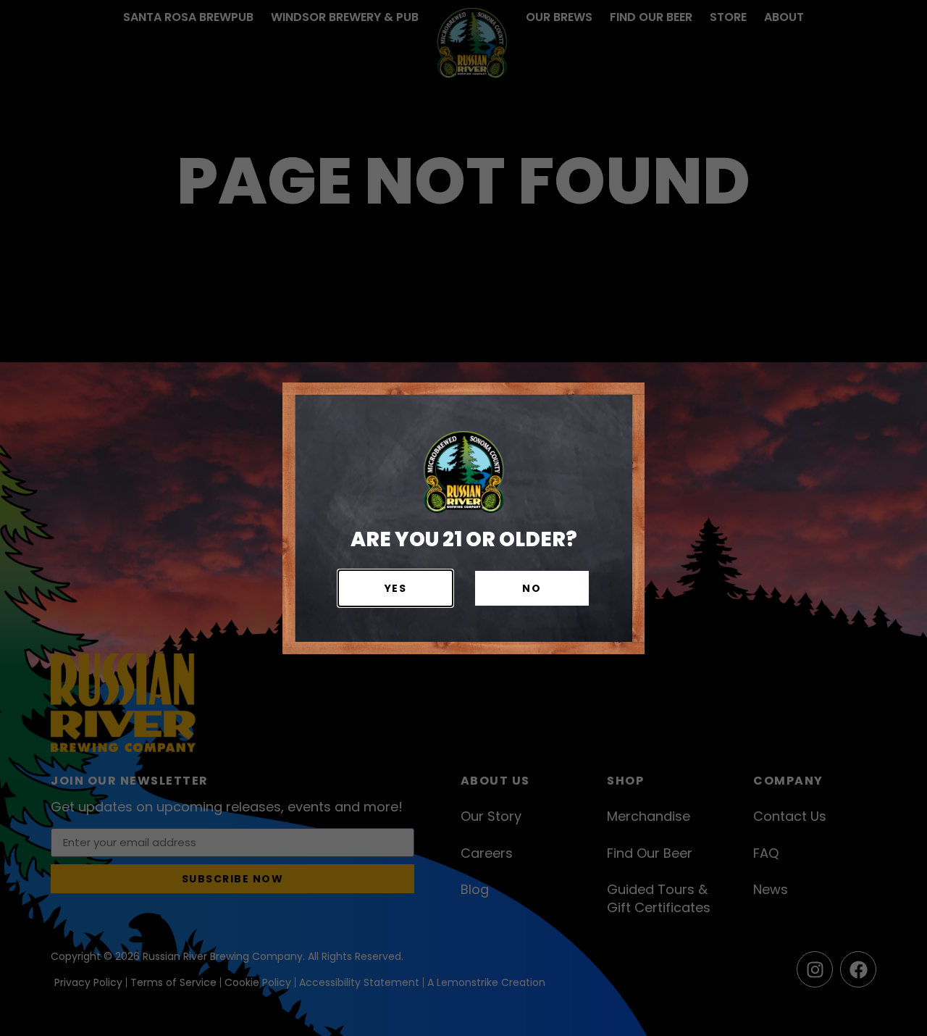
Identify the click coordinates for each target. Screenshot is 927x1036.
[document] (463, 518)
